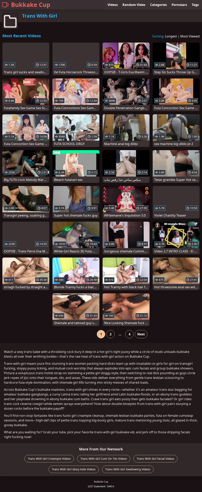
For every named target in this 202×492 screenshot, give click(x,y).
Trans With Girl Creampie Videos (49, 458)
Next (141, 334)
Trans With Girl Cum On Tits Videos (103, 458)
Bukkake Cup (30, 5)
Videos (113, 5)
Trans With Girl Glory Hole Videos (73, 469)
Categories (158, 5)
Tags (195, 5)
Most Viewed (190, 36)
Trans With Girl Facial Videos (155, 458)
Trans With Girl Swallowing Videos (127, 469)
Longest (171, 36)
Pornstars (179, 5)
